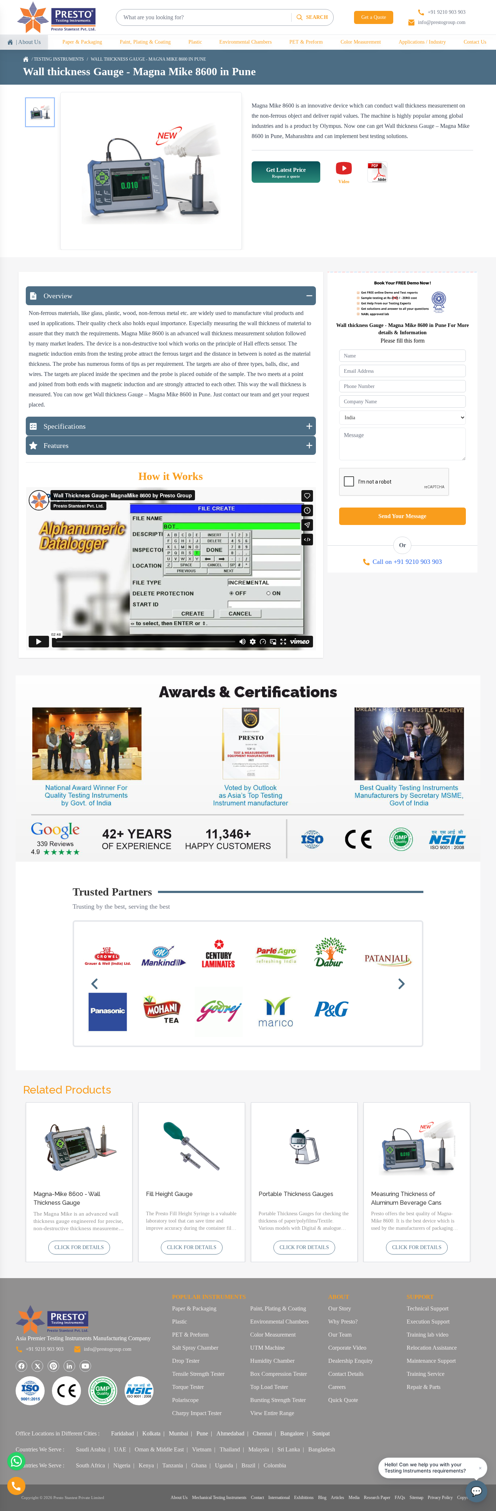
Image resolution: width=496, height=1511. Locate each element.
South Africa (90, 1465)
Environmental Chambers (245, 42)
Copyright (466, 1497)
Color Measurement (361, 42)
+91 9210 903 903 (45, 1349)
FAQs (400, 1497)
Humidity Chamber (272, 1361)
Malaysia (258, 1449)
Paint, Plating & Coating (145, 42)
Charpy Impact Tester (196, 1413)
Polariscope (185, 1400)
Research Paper (377, 1497)
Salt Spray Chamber (195, 1348)
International (279, 1497)
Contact (257, 1497)
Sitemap (416, 1497)
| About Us (28, 42)
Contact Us (475, 42)
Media (354, 1497)
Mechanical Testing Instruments (219, 1497)
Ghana (199, 1465)
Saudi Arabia (91, 1449)
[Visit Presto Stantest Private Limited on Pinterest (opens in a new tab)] (53, 1366)
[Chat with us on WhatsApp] (16, 1461)
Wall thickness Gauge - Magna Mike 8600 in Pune (148, 59)
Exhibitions (304, 1497)
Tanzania (172, 1465)
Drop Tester (185, 1361)
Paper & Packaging (82, 42)
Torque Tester (188, 1387)
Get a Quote (373, 17)
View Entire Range (272, 1413)
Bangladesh (321, 1449)
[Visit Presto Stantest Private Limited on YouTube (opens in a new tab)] (85, 1366)
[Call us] (16, 1486)
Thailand (230, 1449)
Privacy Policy (440, 1497)
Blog (322, 1497)
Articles (337, 1497)
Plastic (195, 42)
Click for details (79, 1247)
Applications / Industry (422, 42)
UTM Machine (267, 1348)
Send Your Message (402, 516)
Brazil (248, 1465)
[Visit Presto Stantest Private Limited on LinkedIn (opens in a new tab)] (69, 1366)
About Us (179, 1497)
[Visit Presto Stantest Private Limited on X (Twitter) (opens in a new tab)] (37, 1366)
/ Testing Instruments (58, 59)
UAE (120, 1449)
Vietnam (201, 1449)
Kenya (146, 1465)
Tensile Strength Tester (198, 1374)
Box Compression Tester (278, 1374)
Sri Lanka (288, 1449)
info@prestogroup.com (107, 1349)
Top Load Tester (269, 1387)
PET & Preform (306, 42)
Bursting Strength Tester (278, 1400)
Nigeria (121, 1465)
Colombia (275, 1465)
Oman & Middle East (159, 1449)
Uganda (224, 1465)
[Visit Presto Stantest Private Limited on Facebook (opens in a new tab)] (21, 1366)
